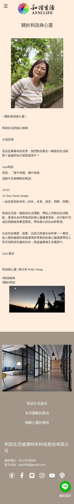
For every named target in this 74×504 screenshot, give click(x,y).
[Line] (32, 475)
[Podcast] (62, 475)
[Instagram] (42, 475)
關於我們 (65, 496)
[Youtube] (52, 475)
